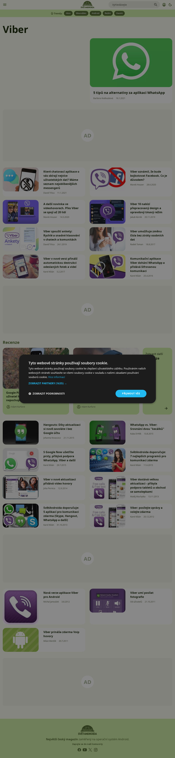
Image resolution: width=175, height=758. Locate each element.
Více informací (56, 377)
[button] (87, 383)
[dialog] (87, 379)
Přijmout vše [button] (131, 393)
